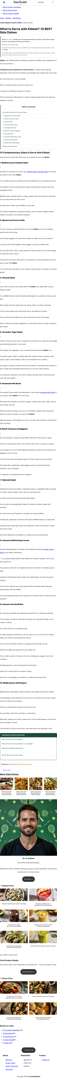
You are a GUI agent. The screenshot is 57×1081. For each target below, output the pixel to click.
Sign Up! (27, 1060)
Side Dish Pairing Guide (25, 764)
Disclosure (9, 1069)
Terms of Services (12, 1066)
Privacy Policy (10, 1063)
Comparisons (9, 1036)
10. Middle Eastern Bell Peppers (11, 142)
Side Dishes (17, 18)
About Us (9, 1060)
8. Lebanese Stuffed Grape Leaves (12, 136)
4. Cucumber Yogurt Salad (10, 124)
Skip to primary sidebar (11, 13)
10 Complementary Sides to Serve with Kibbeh (14, 112)
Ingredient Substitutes (12, 1030)
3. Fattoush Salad (7, 121)
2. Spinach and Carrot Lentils (11, 118)
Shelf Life (7, 1043)
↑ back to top (28, 1050)
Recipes (8, 18)
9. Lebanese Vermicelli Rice (10, 139)
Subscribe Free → (28, 972)
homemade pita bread (47, 392)
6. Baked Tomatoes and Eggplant (12, 130)
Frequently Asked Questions (9, 146)
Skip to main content (10, 10)
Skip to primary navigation (12, 7)
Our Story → (28, 879)
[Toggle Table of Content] (29, 109)
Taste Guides (9, 1040)
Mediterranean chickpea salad (37, 171)
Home (2, 18)
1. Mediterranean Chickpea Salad (11, 115)
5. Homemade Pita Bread (9, 127)
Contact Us (46, 1060)
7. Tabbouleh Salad (8, 133)
